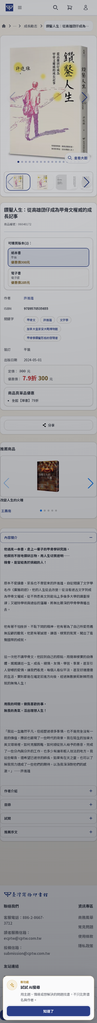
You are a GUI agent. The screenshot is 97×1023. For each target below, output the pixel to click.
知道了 (48, 1011)
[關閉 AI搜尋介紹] (48, 511)
